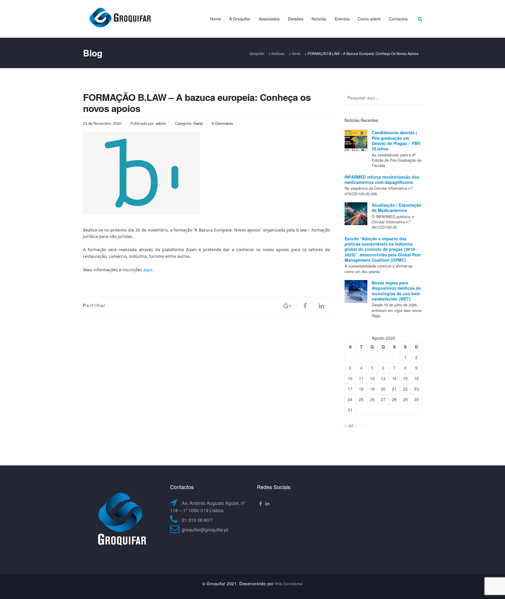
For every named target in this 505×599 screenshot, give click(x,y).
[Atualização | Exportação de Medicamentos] (356, 213)
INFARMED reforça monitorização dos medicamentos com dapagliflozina (382, 179)
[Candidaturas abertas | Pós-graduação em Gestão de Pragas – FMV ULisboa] (356, 141)
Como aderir (369, 19)
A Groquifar (239, 19)
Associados (269, 19)
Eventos (342, 19)
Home (215, 19)
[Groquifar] (119, 18)
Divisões (295, 19)
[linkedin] (321, 305)
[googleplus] (287, 305)
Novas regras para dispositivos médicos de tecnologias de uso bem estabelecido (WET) (396, 291)
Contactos (398, 19)
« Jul (349, 425)
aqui (147, 269)
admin (161, 123)
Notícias (319, 19)
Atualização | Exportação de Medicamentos (396, 207)
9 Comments (222, 123)
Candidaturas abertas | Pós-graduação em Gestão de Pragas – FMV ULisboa (396, 140)
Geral (198, 123)
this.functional (289, 583)
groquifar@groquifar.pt (205, 529)
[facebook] (305, 305)
